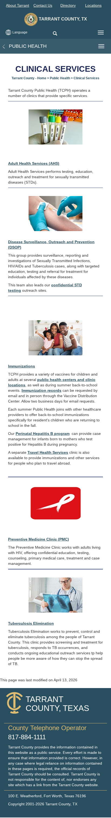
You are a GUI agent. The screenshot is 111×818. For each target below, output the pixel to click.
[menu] (100, 32)
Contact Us (42, 5)
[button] (54, 33)
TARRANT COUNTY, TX (62, 19)
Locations (93, 5)
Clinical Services (86, 78)
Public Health (27, 46)
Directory (68, 5)
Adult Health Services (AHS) (33, 163)
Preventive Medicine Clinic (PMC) (38, 539)
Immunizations (21, 366)
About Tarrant (17, 5)
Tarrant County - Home (29, 78)
